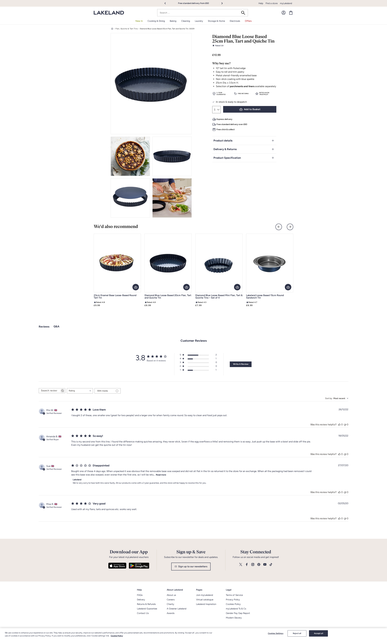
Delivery (141, 599)
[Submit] (244, 12)
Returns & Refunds (146, 604)
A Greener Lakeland (176, 608)
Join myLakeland (204, 595)
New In (139, 21)
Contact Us (143, 613)
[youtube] (265, 565)
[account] (283, 12)
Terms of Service (234, 595)
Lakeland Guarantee (147, 608)
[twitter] (240, 565)
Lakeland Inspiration (206, 604)
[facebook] (247, 565)
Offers (248, 21)
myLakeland (286, 3)
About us (171, 595)
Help (261, 3)
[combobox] (202, 12)
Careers (171, 599)
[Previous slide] (278, 227)
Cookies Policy (233, 604)
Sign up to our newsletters (192, 566)
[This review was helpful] (339, 424)
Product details (222, 140)
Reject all (297, 633)
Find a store (272, 3)
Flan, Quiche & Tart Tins (126, 29)
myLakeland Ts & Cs (236, 608)
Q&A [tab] (56, 326)
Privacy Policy (233, 599)
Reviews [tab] (44, 326)
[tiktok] (271, 565)
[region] (193, 633)
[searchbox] (49, 390)
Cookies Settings (275, 633)
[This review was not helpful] (345, 424)
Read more (161, 475)
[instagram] (253, 565)
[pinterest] (259, 565)
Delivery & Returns (225, 149)
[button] (167, 3)
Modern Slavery (234, 617)
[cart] (290, 12)
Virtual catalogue (204, 599)
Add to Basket (252, 109)
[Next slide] (290, 227)
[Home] (112, 28)
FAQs (140, 595)
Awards (170, 613)
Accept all (318, 633)
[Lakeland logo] (109, 13)
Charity (170, 604)
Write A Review (240, 364)
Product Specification (227, 157)
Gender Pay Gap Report (238, 613)
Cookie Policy (117, 636)
